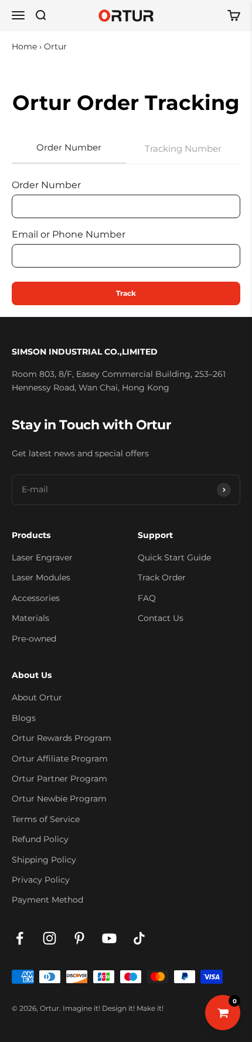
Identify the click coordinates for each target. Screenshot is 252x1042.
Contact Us (160, 618)
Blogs (24, 718)
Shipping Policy (44, 859)
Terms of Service (46, 819)
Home (24, 46)
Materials (30, 618)
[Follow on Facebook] (20, 938)
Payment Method (47, 899)
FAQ (147, 598)
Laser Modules (41, 577)
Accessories (36, 598)
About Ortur (37, 697)
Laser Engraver (42, 557)
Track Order (162, 577)
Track (126, 293)
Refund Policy (40, 839)
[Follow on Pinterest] (79, 938)
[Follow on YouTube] (109, 938)
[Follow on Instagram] (49, 938)
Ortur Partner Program (59, 778)
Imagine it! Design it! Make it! (113, 1008)
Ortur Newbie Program (59, 798)
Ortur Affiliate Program (60, 758)
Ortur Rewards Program (61, 738)
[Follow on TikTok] (139, 938)
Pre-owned (34, 638)
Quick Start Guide (174, 557)
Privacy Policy (41, 879)
